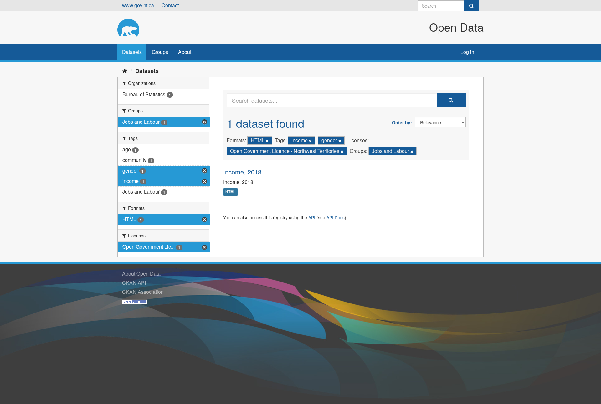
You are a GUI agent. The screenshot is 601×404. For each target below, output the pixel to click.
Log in (467, 51)
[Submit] (471, 5)
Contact (170, 5)
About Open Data (141, 273)
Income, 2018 (242, 171)
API (311, 217)
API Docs (335, 217)
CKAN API (134, 282)
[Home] (124, 70)
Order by (401, 122)
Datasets (132, 51)
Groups (160, 51)
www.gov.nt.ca (138, 5)
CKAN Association (143, 291)
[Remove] (267, 140)
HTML (230, 192)
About (184, 51)
